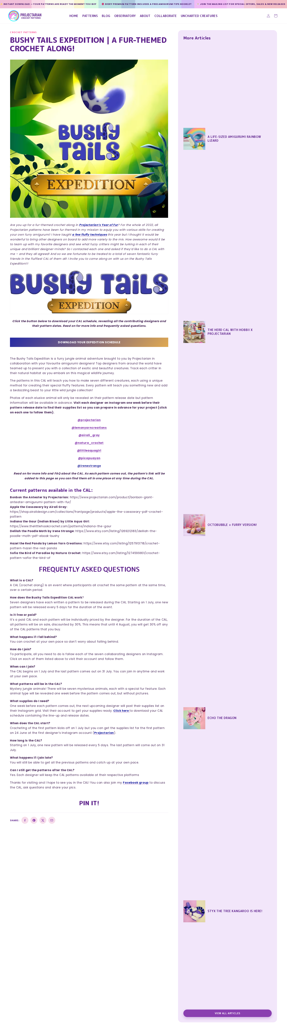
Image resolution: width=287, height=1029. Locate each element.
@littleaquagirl (89, 450)
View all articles (227, 1013)
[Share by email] (51, 820)
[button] (275, 15)
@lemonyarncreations (89, 428)
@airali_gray (89, 435)
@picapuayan (89, 458)
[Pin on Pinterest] (33, 820)
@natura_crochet (89, 443)
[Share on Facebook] (24, 820)
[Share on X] (42, 820)
